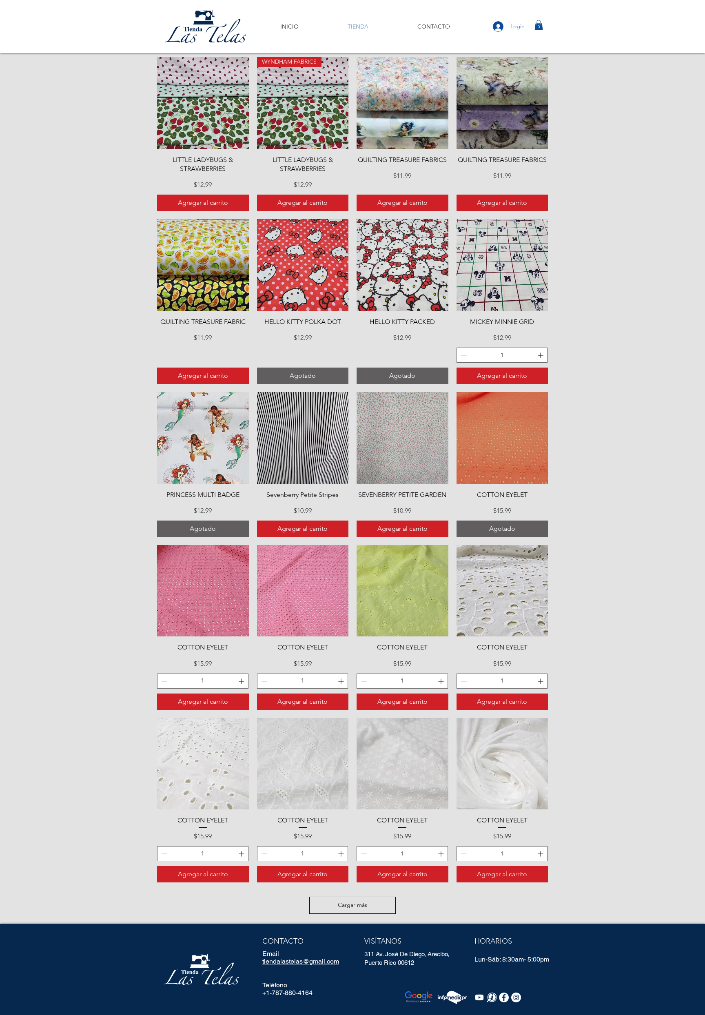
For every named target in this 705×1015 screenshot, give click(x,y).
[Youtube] (479, 997)
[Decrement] (463, 355)
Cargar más (352, 905)
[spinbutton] (502, 355)
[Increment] (541, 355)
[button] (538, 25)
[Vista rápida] (203, 103)
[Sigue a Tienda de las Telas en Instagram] (516, 997)
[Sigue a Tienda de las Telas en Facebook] (504, 997)
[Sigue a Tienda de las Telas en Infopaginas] (492, 997)
